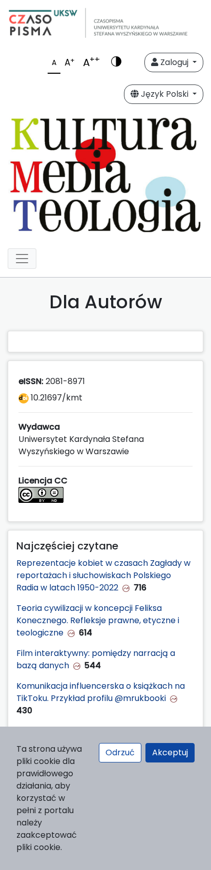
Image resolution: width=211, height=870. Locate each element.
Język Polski (165, 94)
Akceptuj (170, 752)
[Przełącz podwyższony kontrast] (116, 62)
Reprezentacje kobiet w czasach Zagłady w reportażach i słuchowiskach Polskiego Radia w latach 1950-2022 (103, 575)
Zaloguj (174, 62)
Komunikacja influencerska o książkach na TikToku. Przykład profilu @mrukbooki (100, 692)
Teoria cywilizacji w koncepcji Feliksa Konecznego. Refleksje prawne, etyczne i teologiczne (97, 620)
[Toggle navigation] (22, 258)
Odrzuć (120, 752)
